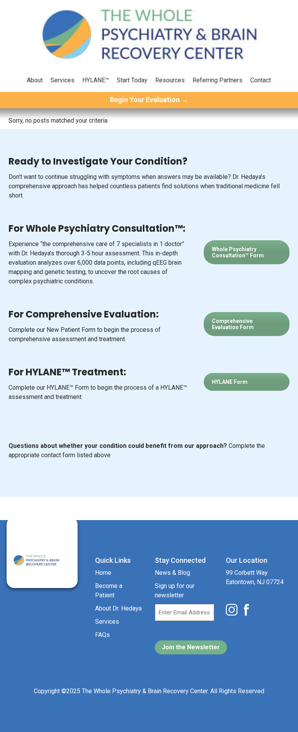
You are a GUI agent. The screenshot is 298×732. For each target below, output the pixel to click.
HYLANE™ (95, 80)
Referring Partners (217, 80)
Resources (170, 80)
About (35, 80)
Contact (260, 80)
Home (103, 572)
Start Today (132, 80)
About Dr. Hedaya (118, 608)
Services (62, 80)
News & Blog (172, 572)
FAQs (102, 634)
